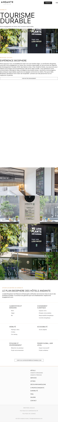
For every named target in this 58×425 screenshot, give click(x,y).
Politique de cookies (29, 413)
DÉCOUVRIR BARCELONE (38, 384)
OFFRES (32, 381)
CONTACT (33, 400)
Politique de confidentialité (29, 410)
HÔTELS (32, 370)
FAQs (31, 394)
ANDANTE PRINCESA (36, 375)
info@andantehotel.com (36, 418)
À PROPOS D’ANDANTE (37, 387)
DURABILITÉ (34, 390)
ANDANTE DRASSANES (36, 372)
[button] (48, 3)
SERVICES (33, 378)
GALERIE (33, 397)
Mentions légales (29, 408)
